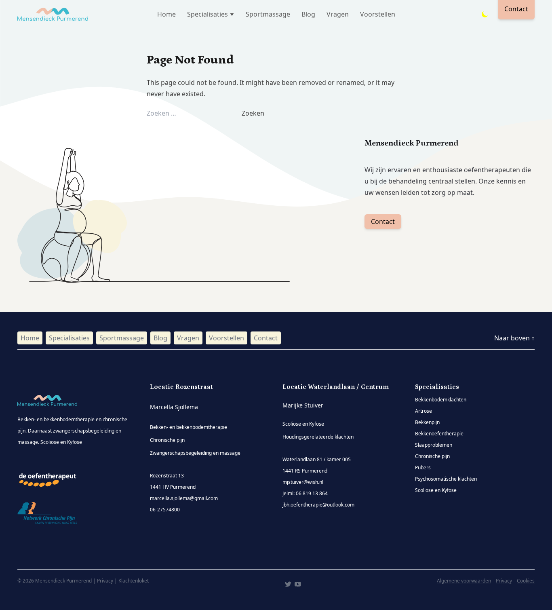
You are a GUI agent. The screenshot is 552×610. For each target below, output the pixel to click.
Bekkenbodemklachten (440, 399)
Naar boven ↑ (514, 337)
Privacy (504, 581)
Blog (308, 14)
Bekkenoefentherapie (439, 433)
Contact (383, 221)
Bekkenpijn (427, 422)
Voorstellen (377, 14)
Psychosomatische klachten (446, 478)
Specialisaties (69, 337)
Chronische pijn (432, 456)
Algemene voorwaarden (464, 581)
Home (166, 14)
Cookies (526, 581)
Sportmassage (268, 14)
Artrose (423, 410)
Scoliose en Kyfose (436, 490)
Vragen (338, 14)
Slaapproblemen (433, 444)
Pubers (423, 467)
